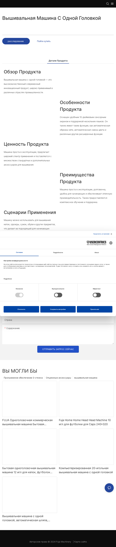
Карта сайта (80, 541)
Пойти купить (44, 41)
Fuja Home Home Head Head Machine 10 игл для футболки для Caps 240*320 (85, 422)
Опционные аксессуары (58, 377)
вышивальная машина (85, 377)
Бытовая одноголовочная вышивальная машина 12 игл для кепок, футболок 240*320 (28, 470)
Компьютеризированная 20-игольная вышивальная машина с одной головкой (86, 470)
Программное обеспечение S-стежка (23, 377)
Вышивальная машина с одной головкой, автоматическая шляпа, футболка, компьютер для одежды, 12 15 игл (29, 518)
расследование (16, 41)
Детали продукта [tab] (58, 60)
